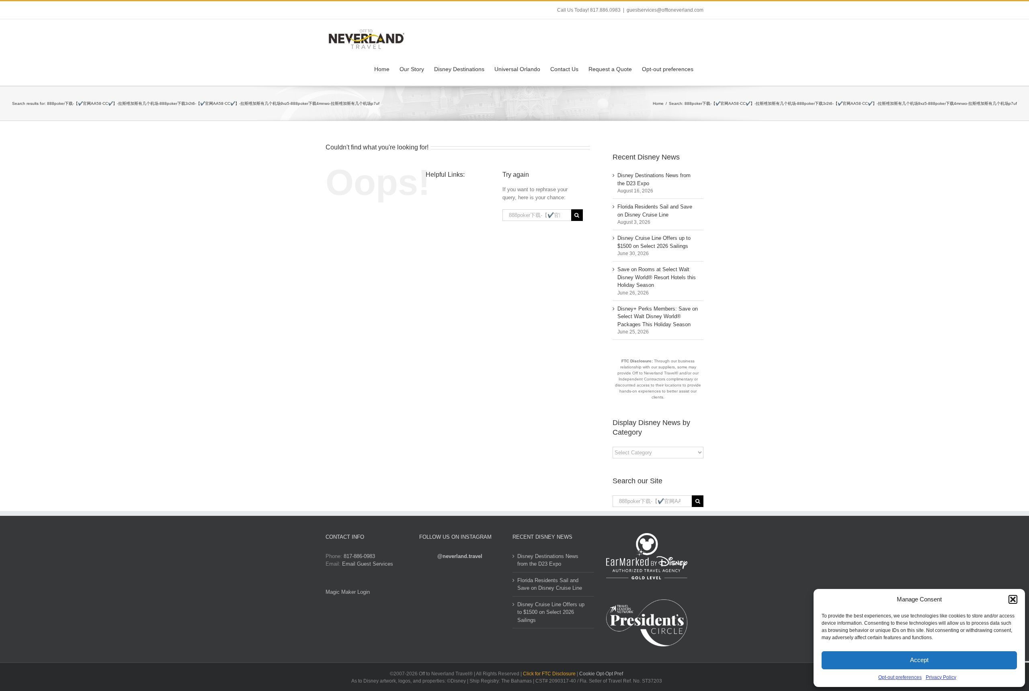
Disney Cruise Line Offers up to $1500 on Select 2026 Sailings (550, 612)
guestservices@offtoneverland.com (665, 10)
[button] (1013, 599)
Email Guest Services (367, 564)
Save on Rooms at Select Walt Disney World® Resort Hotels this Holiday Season (656, 277)
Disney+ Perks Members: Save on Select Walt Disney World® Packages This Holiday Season (657, 316)
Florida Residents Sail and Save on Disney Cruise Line (549, 584)
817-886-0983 (359, 556)
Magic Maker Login (348, 592)
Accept (919, 659)
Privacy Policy (941, 677)
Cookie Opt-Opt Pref (601, 674)
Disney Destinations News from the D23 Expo (547, 560)
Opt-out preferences (900, 677)
